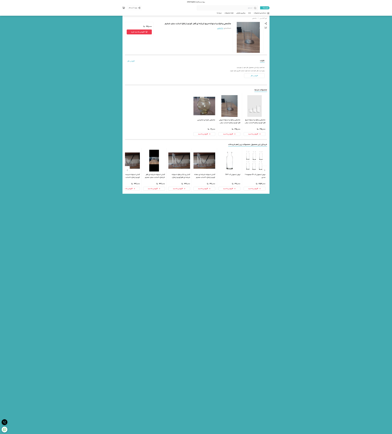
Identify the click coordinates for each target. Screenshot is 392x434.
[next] (127, 170)
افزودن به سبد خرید (138, 32)
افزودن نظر (131, 61)
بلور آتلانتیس (263, 18)
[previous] (264, 170)
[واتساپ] (4, 429)
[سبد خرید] (123, 8)
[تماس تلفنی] (4, 422)
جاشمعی (254, 18)
